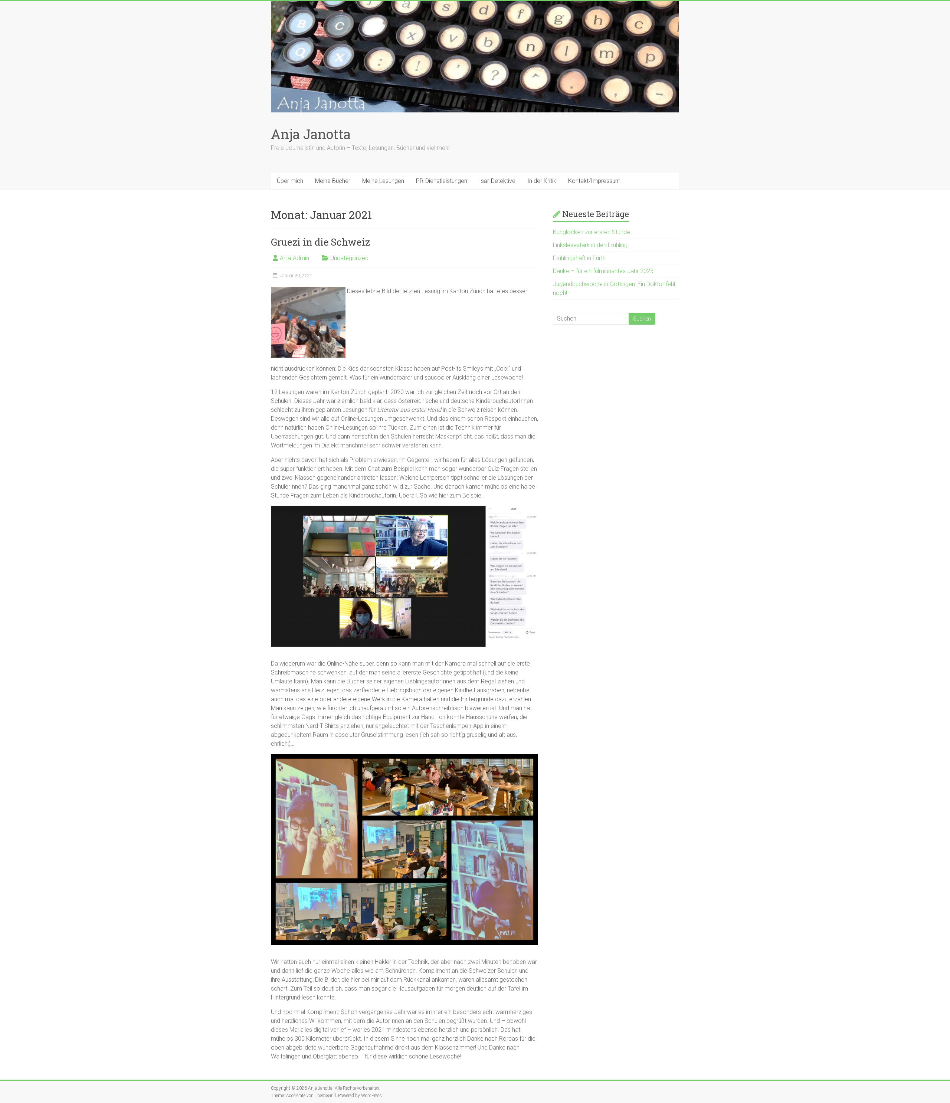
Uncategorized (349, 258)
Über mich (290, 180)
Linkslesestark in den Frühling (590, 245)
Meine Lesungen (383, 180)
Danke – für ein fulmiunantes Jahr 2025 (603, 271)
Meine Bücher (332, 180)
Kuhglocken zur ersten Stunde (591, 232)
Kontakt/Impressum (594, 180)
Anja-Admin (294, 258)
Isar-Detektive (497, 180)
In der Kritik (541, 180)
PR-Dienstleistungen (441, 180)
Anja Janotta (311, 134)
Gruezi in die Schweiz (320, 242)
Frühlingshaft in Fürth (579, 258)
